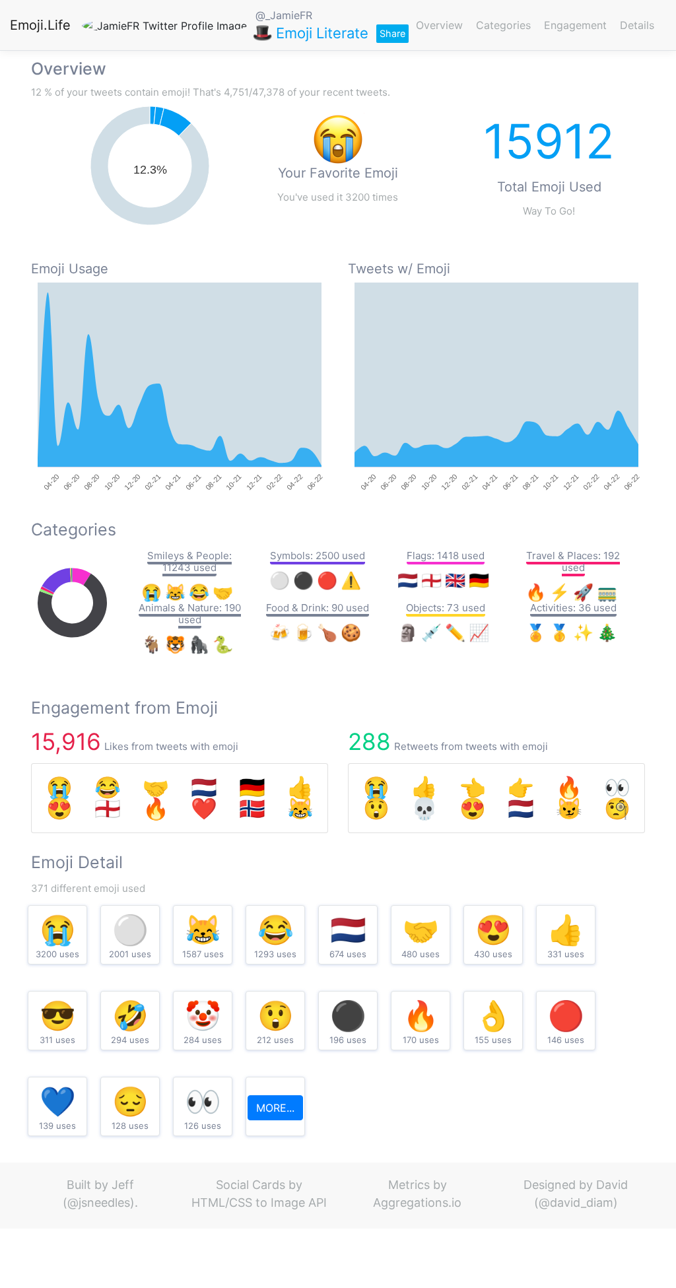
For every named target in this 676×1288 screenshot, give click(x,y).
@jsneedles (98, 1202)
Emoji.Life (40, 25)
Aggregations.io (417, 1202)
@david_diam (576, 1202)
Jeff (123, 1185)
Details (637, 25)
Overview (439, 25)
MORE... (275, 1107)
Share (392, 33)
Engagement (575, 25)
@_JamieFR (283, 15)
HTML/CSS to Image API (259, 1202)
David (612, 1185)
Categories (503, 25)
